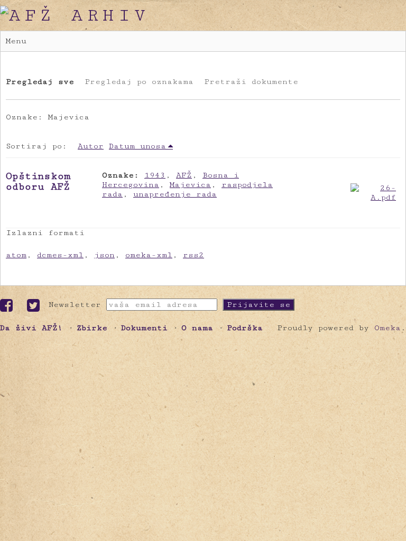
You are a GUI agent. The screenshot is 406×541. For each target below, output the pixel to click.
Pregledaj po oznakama (139, 81)
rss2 (193, 254)
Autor (91, 146)
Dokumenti (144, 327)
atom (16, 254)
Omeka (387, 327)
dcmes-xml (60, 254)
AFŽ (184, 175)
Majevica (190, 184)
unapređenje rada (175, 194)
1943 (154, 175)
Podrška (245, 327)
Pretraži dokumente (251, 81)
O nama (197, 327)
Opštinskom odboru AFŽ (38, 181)
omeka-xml (148, 254)
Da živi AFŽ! (31, 327)
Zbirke (92, 327)
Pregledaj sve (40, 81)
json (104, 254)
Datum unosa (137, 146)
